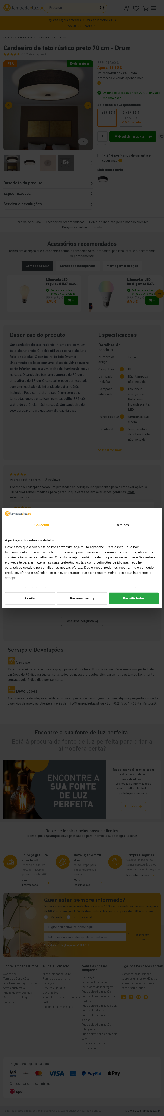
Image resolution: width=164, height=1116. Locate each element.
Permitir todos (134, 598)
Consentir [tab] (41, 525)
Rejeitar (30, 598)
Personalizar (79, 598)
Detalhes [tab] (122, 525)
